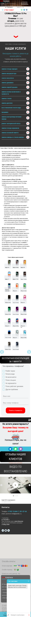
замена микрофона (8, 78)
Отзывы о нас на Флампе (15, 462)
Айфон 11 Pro (15, 279)
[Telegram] (3, 530)
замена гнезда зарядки (9, 69)
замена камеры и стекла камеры (13, 137)
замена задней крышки (9, 87)
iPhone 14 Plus (16, 326)
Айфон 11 (7, 279)
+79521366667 (6, 598)
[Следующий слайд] (30, 485)
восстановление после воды (11, 108)
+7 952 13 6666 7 (9, 10)
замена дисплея (7, 103)
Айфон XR (23, 267)
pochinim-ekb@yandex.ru (13, 514)
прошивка (5, 112)
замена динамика (7, 83)
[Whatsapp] (6, 530)
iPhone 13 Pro (8, 314)
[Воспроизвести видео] (15, 485)
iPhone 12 (15, 290)
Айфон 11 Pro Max (24, 279)
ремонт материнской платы (11, 123)
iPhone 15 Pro (8, 349)
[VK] (8, 530)
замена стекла (6, 98)
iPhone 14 (7, 326)
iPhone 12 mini (24, 290)
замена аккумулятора (9, 73)
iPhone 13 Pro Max (16, 314)
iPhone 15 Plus (24, 337)
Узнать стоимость (15, 410)
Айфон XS (7, 267)
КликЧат (8, 612)
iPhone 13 (23, 302)
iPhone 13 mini (24, 314)
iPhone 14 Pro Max (8, 337)
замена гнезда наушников (10, 128)
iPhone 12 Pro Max (16, 302)
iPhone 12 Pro (8, 302)
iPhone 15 (15, 337)
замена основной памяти (10, 133)
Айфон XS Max (16, 267)
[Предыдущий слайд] (1, 485)
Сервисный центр (7, 579)
